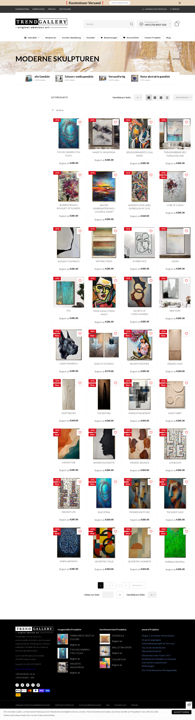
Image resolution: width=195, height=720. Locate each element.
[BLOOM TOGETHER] (139, 345)
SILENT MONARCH (69, 363)
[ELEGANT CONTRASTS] (68, 242)
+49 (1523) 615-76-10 (25, 674)
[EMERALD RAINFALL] (175, 543)
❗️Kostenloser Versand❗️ (85, 3)
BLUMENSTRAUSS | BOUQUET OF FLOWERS (68, 207)
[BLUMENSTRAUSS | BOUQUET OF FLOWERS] (68, 186)
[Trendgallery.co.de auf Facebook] (17, 685)
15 (126, 585)
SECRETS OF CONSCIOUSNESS (139, 312)
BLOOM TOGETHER (139, 363)
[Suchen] (131, 24)
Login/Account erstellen (156, 9)
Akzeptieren (181, 712)
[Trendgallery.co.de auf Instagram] (33, 685)
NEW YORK (175, 310)
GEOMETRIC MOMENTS (139, 561)
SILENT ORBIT (175, 413)
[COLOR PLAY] (105, 663)
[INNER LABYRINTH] (68, 543)
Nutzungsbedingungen (90, 705)
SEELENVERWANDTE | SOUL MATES (139, 154)
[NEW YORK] (175, 292)
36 (137, 97)
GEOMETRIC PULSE (104, 561)
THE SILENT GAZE (175, 512)
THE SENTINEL (104, 413)
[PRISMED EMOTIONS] (139, 493)
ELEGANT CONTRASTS (69, 261)
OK (120, 595)
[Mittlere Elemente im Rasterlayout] (149, 97)
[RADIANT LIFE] (68, 493)
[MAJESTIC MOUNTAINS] (104, 133)
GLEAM (175, 261)
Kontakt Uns (120, 705)
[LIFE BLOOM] (175, 444)
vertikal (59, 110)
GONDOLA (118, 635)
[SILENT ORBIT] (175, 394)
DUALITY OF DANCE (104, 363)
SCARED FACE (139, 261)
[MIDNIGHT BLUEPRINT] (139, 394)
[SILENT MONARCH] (68, 345)
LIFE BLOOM (175, 462)
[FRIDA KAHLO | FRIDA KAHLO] (104, 292)
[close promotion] (179, 3)
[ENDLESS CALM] (175, 345)
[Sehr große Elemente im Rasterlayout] (161, 97)
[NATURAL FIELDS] (104, 242)
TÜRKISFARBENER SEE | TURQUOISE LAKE (175, 154)
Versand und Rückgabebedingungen (32, 705)
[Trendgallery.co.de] (41, 24)
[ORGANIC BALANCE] (139, 444)
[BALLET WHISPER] (105, 651)
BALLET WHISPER (121, 647)
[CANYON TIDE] (68, 444)
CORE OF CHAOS (175, 205)
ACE (69, 310)
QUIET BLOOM (69, 413)
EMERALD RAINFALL (175, 561)
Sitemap (134, 705)
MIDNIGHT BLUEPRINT (140, 413)
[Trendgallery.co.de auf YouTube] (38, 685)
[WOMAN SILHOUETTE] (104, 444)
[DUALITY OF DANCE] (104, 345)
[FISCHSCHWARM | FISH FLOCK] (68, 133)
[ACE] (68, 292)
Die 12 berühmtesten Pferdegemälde (159, 670)
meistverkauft (182, 97)
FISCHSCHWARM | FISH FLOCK (68, 154)
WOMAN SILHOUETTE (104, 462)
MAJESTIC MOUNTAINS (104, 152)
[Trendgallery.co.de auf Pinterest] (27, 685)
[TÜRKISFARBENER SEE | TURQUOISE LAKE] (175, 133)
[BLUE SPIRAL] (104, 493)
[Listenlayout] (167, 97)
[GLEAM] (175, 242)
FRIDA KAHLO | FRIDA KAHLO (104, 313)
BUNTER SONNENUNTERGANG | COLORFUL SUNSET (104, 208)
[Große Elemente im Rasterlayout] (155, 97)
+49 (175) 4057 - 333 (24, 677)
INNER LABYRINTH (69, 561)
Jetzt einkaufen (119, 3)
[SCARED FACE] (139, 242)
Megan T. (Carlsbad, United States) (158, 635)
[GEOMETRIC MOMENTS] (139, 543)
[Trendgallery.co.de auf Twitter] (22, 685)
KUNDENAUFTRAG (22, 9)
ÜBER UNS (52, 9)
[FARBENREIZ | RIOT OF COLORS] (63, 639)
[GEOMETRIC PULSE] (104, 543)
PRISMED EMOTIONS (139, 512)
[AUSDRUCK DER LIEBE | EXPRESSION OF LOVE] (139, 186)
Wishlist (176, 9)
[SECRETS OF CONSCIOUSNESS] (139, 292)
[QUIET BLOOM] (68, 394)
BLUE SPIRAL (104, 512)
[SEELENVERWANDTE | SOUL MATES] (139, 133)
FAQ (108, 705)
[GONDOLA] (105, 639)
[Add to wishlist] (80, 122)
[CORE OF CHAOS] (175, 186)
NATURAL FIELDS (104, 261)
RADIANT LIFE (69, 512)
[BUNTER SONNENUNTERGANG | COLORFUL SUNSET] (104, 186)
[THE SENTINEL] (104, 394)
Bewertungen (39, 9)
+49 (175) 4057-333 (155, 24)
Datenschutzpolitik (64, 705)
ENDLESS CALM (175, 363)
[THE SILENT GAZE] (175, 493)
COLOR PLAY (119, 659)
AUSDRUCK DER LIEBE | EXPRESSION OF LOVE (139, 207)
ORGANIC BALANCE (139, 462)
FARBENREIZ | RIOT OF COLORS (82, 637)
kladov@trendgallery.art (25, 669)
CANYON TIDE (69, 462)
